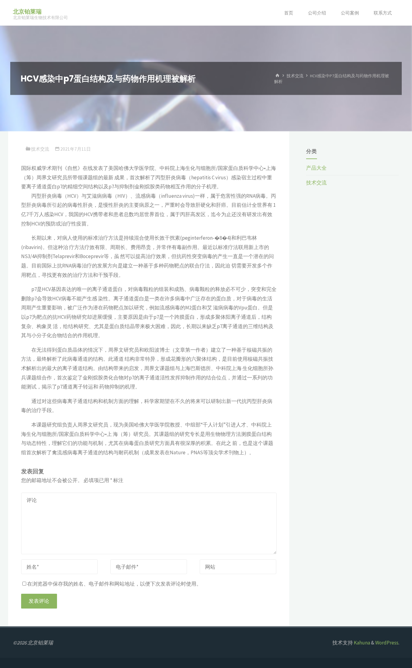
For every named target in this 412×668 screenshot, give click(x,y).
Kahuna (361, 642)
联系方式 (383, 13)
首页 (288, 13)
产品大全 (316, 168)
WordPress (386, 642)
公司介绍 (317, 13)
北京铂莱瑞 (27, 11)
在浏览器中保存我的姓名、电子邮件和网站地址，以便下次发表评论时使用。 (114, 583)
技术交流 (295, 75)
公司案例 (350, 13)
